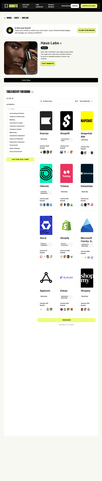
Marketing (13, 132)
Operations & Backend (17, 136)
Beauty (16, 18)
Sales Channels (15, 148)
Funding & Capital (15, 129)
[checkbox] (7, 113)
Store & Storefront (16, 151)
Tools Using (26, 80)
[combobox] (83, 101)
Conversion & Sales (16, 123)
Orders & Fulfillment (16, 139)
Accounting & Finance (17, 113)
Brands (9, 18)
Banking (12, 120)
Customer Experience (17, 126)
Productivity (14, 145)
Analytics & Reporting (17, 116)
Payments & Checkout (17, 142)
